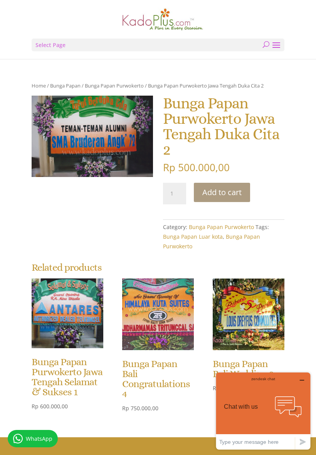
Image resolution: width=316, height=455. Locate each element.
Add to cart (222, 192)
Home (39, 85)
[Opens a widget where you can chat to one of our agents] (263, 410)
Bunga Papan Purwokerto (114, 85)
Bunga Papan (65, 85)
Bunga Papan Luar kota (193, 236)
